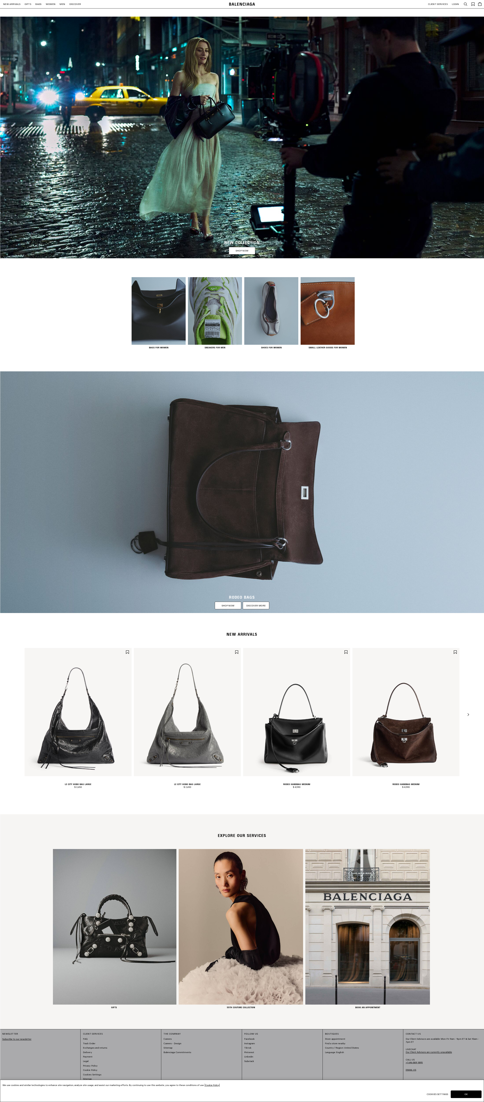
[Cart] (479, 4)
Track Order (89, 1043)
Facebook (249, 1038)
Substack (249, 1061)
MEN (62, 4)
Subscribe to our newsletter (16, 1039)
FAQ (85, 1038)
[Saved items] (473, 3)
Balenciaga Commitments (177, 1052)
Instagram (249, 1043)
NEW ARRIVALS (11, 4)
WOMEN (51, 4)
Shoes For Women (271, 347)
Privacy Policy (90, 1065)
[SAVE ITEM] (127, 651)
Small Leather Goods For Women (328, 347)
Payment (88, 1056)
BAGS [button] (38, 4)
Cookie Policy (90, 1070)
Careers (168, 1038)
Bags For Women (158, 347)
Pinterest (249, 1052)
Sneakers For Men (215, 347)
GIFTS (28, 4)
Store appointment (335, 1038)
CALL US (414, 1061)
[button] (468, 714)
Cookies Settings (92, 1074)
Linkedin (248, 1056)
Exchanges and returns (95, 1047)
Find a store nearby (335, 1043)
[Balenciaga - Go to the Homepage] (242, 4)
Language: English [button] (334, 1052)
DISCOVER (75, 4)
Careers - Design (172, 1043)
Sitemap (87, 1078)
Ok (466, 1094)
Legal (86, 1061)
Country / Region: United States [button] (342, 1047)
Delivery (87, 1052)
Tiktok (247, 1047)
